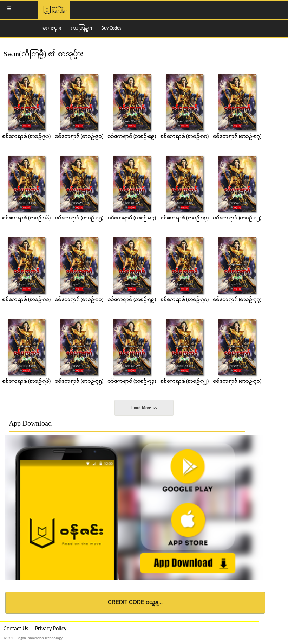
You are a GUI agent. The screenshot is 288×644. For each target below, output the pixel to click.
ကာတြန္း (81, 28)
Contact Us (16, 629)
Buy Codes (111, 28)
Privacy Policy (50, 629)
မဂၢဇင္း (52, 28)
